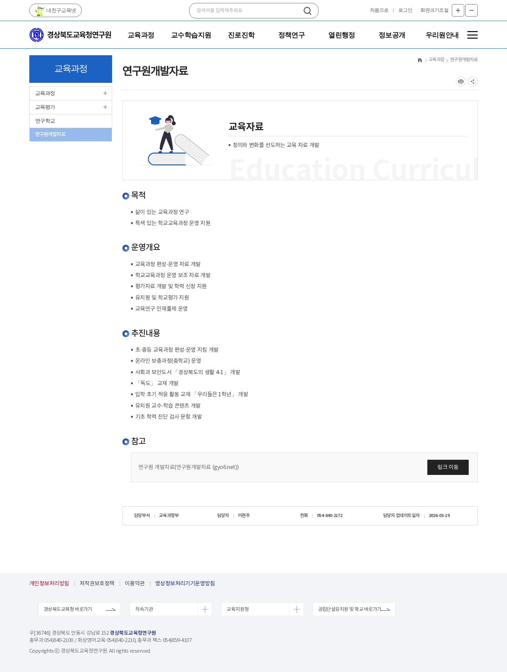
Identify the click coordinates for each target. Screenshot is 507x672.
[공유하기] (473, 81)
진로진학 (241, 35)
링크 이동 (448, 467)
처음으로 (379, 10)
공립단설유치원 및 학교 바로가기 (349, 609)
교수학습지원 (191, 35)
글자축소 (471, 10)
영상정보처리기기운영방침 (185, 584)
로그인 (405, 10)
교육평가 (45, 107)
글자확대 (458, 10)
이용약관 (135, 584)
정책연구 (291, 35)
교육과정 (141, 35)
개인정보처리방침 (49, 584)
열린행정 (341, 35)
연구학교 (45, 121)
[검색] (307, 11)
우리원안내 (442, 35)
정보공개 (392, 35)
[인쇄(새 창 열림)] (461, 81)
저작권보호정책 (97, 584)
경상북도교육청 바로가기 (68, 609)
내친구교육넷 (60, 10)
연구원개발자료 (50, 134)
